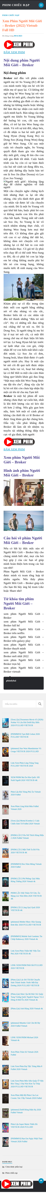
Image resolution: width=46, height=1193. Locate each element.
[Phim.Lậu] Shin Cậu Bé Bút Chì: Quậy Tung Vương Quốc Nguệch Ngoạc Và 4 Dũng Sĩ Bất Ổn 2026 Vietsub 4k (27, 997)
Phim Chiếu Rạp (16, 5)
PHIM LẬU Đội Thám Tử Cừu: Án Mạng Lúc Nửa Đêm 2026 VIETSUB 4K (26, 896)
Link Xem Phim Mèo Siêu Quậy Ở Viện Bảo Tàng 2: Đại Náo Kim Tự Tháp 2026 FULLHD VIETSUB (27, 1084)
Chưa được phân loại (13, 1167)
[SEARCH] (40, 704)
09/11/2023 (18, 36)
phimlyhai (11, 680)
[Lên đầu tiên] (41, 1180)
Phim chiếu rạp (10, 15)
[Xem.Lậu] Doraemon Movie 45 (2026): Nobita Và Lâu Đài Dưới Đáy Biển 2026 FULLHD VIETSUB (27, 722)
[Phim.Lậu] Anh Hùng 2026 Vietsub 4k (27, 1008)
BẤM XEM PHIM (14, 52)
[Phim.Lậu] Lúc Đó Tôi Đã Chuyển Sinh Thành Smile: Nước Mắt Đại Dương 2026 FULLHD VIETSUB (25, 983)
